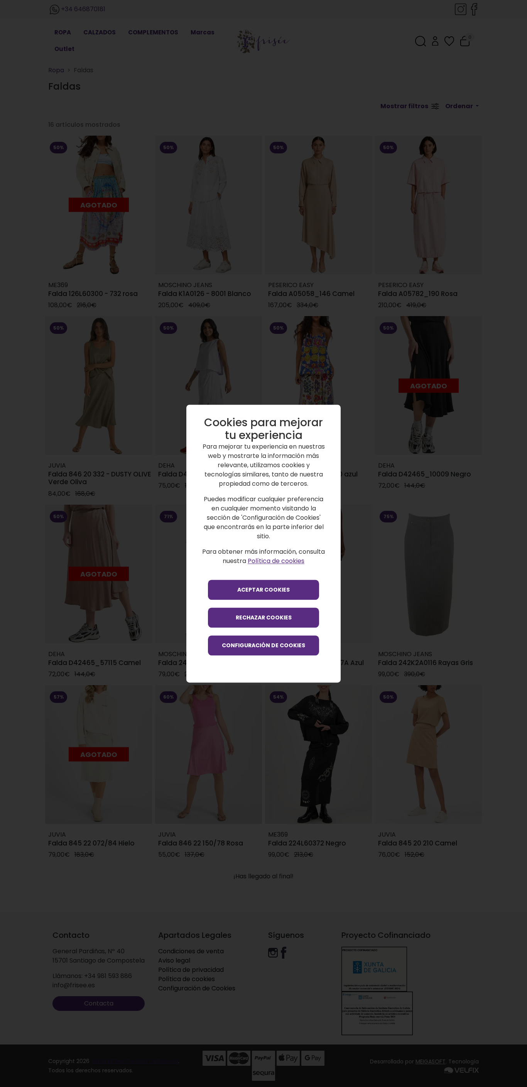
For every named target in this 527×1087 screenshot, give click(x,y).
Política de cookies (276, 560)
